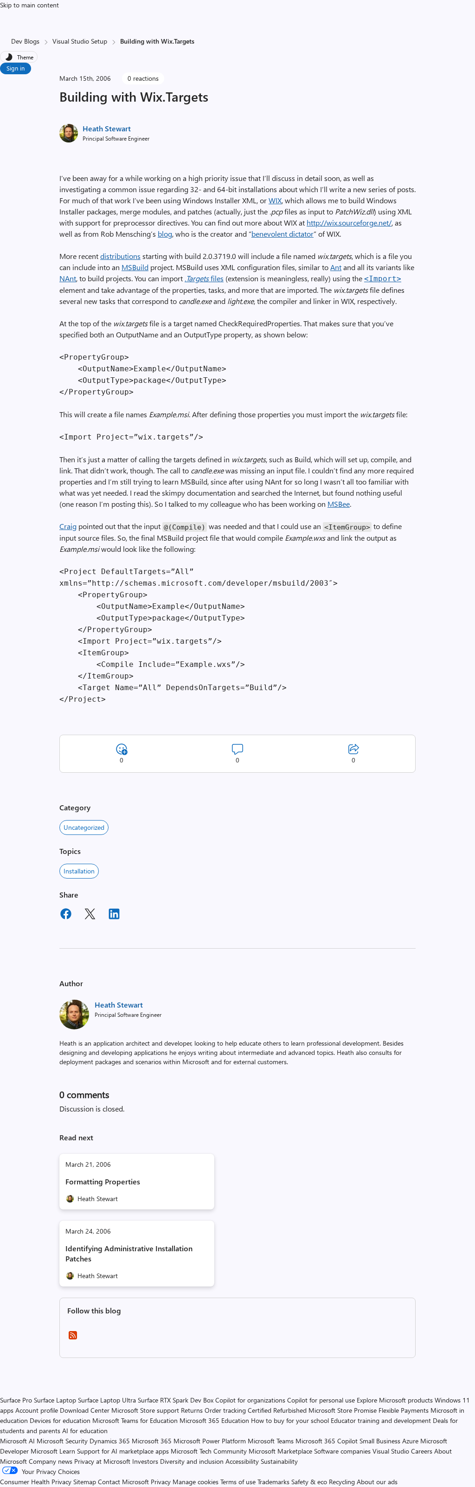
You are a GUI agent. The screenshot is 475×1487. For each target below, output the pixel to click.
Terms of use (238, 1481)
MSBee (338, 504)
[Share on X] (89, 915)
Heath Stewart (107, 128)
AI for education (85, 1430)
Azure (410, 1440)
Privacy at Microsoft (102, 1461)
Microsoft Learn (53, 1451)
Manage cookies (195, 1481)
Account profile (36, 1410)
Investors (145, 1461)
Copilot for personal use (321, 1400)
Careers (421, 1451)
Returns (192, 1410)
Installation (79, 870)
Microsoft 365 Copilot (326, 1440)
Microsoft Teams (271, 1440)
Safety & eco (309, 1481)
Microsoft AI (17, 1440)
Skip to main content (29, 4)
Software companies (342, 1451)
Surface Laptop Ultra (107, 1400)
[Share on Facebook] (65, 915)
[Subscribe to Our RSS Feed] (72, 1338)
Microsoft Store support (145, 1410)
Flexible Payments (404, 1410)
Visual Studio (390, 1451)
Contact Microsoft (123, 1481)
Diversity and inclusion (192, 1461)
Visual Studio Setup (79, 41)
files (204, 278)
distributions (120, 256)
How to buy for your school (290, 1420)
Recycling (342, 1481)
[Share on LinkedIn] (114, 915)
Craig (68, 526)
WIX (275, 200)
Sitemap (84, 1481)
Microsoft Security (62, 1440)
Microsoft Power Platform (209, 1440)
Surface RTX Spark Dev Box (175, 1400)
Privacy (162, 1481)
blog (165, 234)
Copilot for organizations (250, 1400)
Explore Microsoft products (395, 1400)
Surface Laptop (55, 1400)
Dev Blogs (25, 41)
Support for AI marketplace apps (123, 1451)
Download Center (84, 1410)
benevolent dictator (282, 234)
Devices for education (60, 1420)
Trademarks (273, 1481)
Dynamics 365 (110, 1440)
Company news (50, 1461)
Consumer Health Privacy (35, 1481)
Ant (335, 267)
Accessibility (242, 1461)
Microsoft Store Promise (342, 1410)
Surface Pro (16, 1400)
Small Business (379, 1440)
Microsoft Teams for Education (135, 1420)
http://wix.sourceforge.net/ (349, 222)
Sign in (15, 68)
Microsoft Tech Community (209, 1451)
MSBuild (135, 267)
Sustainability (279, 1461)
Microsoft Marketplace (280, 1451)
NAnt (67, 278)
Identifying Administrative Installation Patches (129, 1253)
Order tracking (225, 1410)
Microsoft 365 (152, 1440)
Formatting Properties (102, 1181)
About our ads (377, 1481)
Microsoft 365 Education (214, 1420)
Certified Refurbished (277, 1410)
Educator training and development (381, 1420)
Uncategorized (84, 827)
